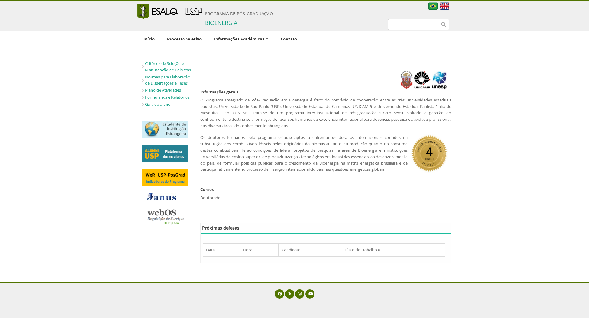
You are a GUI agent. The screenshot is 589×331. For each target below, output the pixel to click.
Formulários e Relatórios (167, 97)
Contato (289, 39)
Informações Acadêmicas (239, 39)
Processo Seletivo (184, 39)
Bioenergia (221, 22)
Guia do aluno (158, 104)
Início (149, 39)
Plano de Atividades (163, 90)
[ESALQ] (169, 11)
